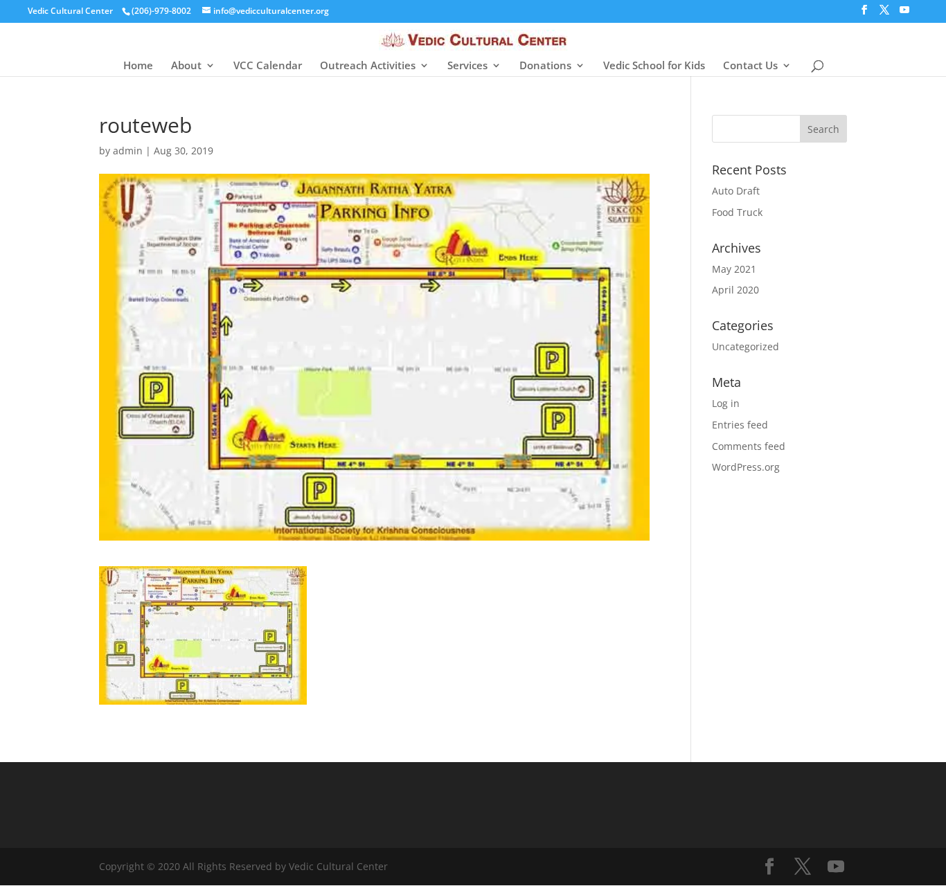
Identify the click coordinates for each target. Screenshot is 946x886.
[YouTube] (904, 14)
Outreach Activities (368, 66)
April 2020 (735, 289)
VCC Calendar (267, 66)
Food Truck (737, 212)
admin (128, 150)
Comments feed (748, 446)
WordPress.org (746, 466)
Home (138, 66)
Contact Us (750, 66)
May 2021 (734, 268)
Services (467, 66)
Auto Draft (736, 190)
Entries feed (740, 424)
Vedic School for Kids (654, 66)
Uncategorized (745, 346)
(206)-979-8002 (161, 11)
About (186, 66)
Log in (726, 403)
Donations (545, 66)
